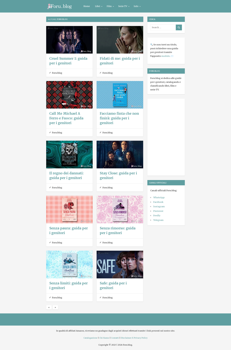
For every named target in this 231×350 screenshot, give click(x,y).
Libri (97, 6)
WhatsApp (159, 197)
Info (136, 6)
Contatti (115, 338)
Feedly (156, 215)
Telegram (158, 220)
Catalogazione (90, 338)
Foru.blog (57, 72)
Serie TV (122, 6)
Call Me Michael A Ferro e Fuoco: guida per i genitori (66, 118)
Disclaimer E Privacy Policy (134, 338)
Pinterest (158, 211)
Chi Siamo (104, 338)
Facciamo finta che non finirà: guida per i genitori (119, 118)
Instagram (159, 206)
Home (86, 6)
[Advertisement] (166, 137)
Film (109, 6)
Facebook (158, 202)
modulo (165, 56)
